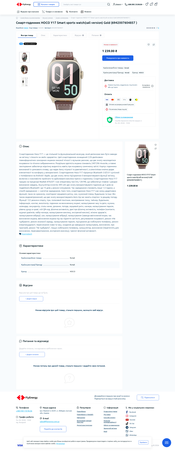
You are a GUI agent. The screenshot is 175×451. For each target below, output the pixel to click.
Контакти (73, 12)
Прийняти (143, 442)
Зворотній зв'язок (110, 428)
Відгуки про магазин (30, 12)
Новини (87, 12)
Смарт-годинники (62, 18)
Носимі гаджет (47, 18)
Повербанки (81, 411)
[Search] (108, 4)
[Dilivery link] (152, 86)
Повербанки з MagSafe (85, 414)
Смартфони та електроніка (30, 18)
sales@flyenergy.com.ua (49, 422)
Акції (105, 431)
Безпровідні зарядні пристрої (84, 421)
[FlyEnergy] (51, 397)
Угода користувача (110, 411)
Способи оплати (109, 417)
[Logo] (23, 4)
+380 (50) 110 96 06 (24, 411)
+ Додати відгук (31, 299)
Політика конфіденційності (110, 421)
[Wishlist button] (149, 45)
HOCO (26, 28)
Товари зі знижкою (54, 12)
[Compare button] (154, 45)
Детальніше (60, 443)
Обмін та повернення (124, 117)
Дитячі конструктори (84, 425)
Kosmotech (27, 234)
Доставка (107, 414)
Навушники (81, 417)
